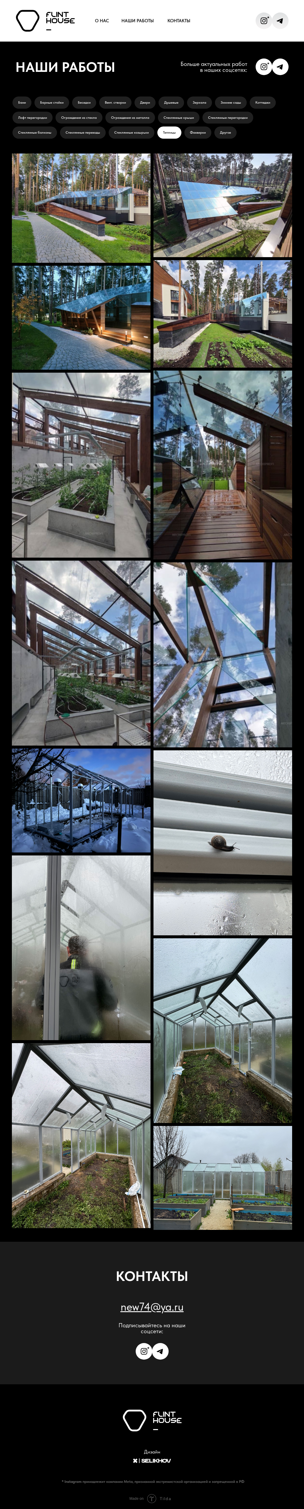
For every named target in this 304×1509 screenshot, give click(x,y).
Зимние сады (231, 102)
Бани (22, 102)
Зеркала (199, 102)
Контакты (178, 20)
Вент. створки (115, 102)
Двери (145, 102)
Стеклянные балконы (34, 132)
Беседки (84, 102)
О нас (102, 20)
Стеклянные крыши (179, 118)
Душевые (171, 102)
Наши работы (137, 20)
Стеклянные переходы (83, 132)
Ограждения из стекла (79, 118)
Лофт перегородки (32, 118)
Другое (225, 132)
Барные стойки (52, 102)
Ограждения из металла (130, 118)
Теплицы (169, 132)
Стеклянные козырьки (131, 132)
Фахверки (198, 132)
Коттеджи (262, 102)
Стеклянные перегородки (228, 118)
